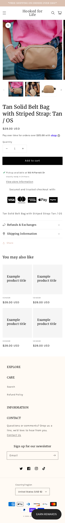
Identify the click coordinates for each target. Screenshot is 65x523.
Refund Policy (15, 394)
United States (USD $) (30, 491)
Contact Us (14, 435)
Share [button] (10, 242)
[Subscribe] (54, 455)
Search (11, 386)
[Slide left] (4, 90)
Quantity (7, 142)
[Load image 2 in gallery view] (32, 89)
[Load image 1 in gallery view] (15, 89)
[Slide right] (61, 90)
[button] (4, 13)
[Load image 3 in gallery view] (49, 89)
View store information (19, 181)
